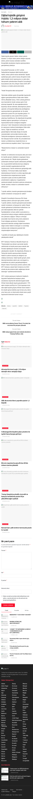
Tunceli (25, 742)
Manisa (25, 683)
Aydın (3, 711)
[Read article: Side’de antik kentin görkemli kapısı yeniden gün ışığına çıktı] (4, 777)
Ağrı (2, 693)
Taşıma (26, 306)
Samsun (25, 717)
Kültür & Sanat (16, 752)
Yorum (3, 550)
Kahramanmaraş (17, 720)
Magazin (14, 757)
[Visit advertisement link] (16, 7)
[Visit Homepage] (16, 2)
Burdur (3, 735)
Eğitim (3, 758)
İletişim (14, 791)
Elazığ (14, 683)
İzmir (13, 715)
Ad (2, 572)
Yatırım (4, 308)
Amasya (3, 697)
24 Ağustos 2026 (6, 501)
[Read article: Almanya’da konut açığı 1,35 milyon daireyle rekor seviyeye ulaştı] (16, 356)
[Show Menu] (2, 2)
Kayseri (14, 734)
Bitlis (2, 731)
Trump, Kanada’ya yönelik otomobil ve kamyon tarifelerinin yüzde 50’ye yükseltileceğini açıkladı (14, 496)
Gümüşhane (15, 697)
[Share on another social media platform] (28, 52)
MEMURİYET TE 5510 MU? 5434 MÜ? (20, 614)
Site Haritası (19, 789)
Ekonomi (10, 12)
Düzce (3, 754)
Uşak (24, 744)
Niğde (24, 699)
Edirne (3, 756)
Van (24, 747)
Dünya (3, 751)
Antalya (3, 702)
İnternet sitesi (5, 588)
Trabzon (25, 740)
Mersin (25, 690)
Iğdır (13, 706)
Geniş (8, 306)
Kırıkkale (14, 738)
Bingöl (3, 728)
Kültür (14, 750)
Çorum (3, 744)
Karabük (14, 722)
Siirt (24, 721)
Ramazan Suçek (25, 707)
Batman (3, 718)
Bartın (3, 715)
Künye (11, 789)
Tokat (24, 737)
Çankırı (3, 742)
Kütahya (14, 754)
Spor (24, 733)
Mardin (25, 688)
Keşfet (14, 736)
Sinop (24, 724)
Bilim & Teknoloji (4, 725)
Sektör (20, 306)
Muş (24, 695)
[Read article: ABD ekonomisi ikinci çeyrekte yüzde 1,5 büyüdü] (16, 388)
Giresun (14, 695)
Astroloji (3, 709)
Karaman (14, 725)
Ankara (3, 699)
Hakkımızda (4, 789)
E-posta (4, 580)
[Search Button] (31, 2)
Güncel (14, 699)
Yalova (25, 749)
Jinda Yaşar (15, 718)
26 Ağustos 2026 (6, 374)
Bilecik (3, 722)
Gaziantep (15, 693)
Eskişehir (14, 690)
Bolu (2, 733)
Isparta (14, 711)
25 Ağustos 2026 (6, 436)
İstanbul (14, 713)
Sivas (24, 726)
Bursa (3, 737)
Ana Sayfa (3, 12)
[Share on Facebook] (5, 52)
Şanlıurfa (25, 719)
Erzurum (14, 688)
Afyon (3, 690)
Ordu (24, 702)
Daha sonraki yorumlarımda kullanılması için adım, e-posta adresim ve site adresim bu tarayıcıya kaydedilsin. (16, 598)
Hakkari (14, 702)
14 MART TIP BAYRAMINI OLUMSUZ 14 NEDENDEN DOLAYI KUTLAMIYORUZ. (20, 631)
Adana (3, 683)
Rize (24, 710)
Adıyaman (4, 688)
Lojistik (14, 306)
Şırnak (24, 731)
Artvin (3, 706)
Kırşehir (14, 743)
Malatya (14, 759)
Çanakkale (4, 740)
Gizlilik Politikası (5, 791)
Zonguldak (26, 760)
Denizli (3, 747)
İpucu (13, 709)
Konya (14, 748)
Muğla (24, 693)
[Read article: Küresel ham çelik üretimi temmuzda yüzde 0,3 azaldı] (16, 515)
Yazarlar (25, 754)
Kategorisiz (15, 731)
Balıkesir (4, 713)
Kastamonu (15, 729)
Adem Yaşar (4, 686)
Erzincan (14, 686)
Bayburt (3, 720)
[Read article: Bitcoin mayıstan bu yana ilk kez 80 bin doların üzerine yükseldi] (16, 450)
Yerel (24, 756)
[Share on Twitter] (13, 52)
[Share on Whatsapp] (20, 52)
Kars (13, 727)
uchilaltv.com (8, 795)
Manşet (25, 686)
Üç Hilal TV (8, 26)
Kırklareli (14, 741)
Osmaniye (26, 704)
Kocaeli (14, 745)
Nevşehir (25, 697)
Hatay (13, 704)
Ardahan (3, 704)
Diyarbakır (4, 749)
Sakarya (25, 715)
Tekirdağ (25, 735)
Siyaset (25, 728)
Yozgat (25, 758)
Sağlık (24, 712)
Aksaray (3, 695)
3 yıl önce (16, 26)
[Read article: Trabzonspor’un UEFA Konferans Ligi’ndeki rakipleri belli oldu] (4, 770)
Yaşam (25, 751)
